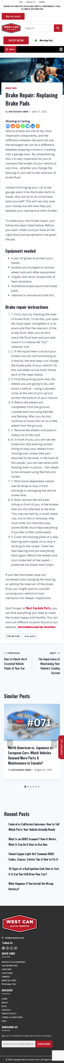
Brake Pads (11, 88)
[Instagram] (7, 948)
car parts (30, 636)
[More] (37, 126)
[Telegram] (28, 126)
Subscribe (44, 1044)
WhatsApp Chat (46, 40)
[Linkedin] (33, 126)
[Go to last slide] (10, 743)
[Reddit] (13, 126)
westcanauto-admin (19, 111)
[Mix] (18, 126)
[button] (61, 49)
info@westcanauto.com (14, 937)
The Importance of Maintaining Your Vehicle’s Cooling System (49, 663)
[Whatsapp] (23, 126)
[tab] (25, 787)
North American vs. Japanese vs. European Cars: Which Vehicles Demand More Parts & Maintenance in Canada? (31, 755)
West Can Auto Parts (38, 608)
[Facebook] (8, 126)
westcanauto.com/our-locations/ (37, 627)
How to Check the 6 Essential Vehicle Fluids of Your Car (15, 660)
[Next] (54, 743)
